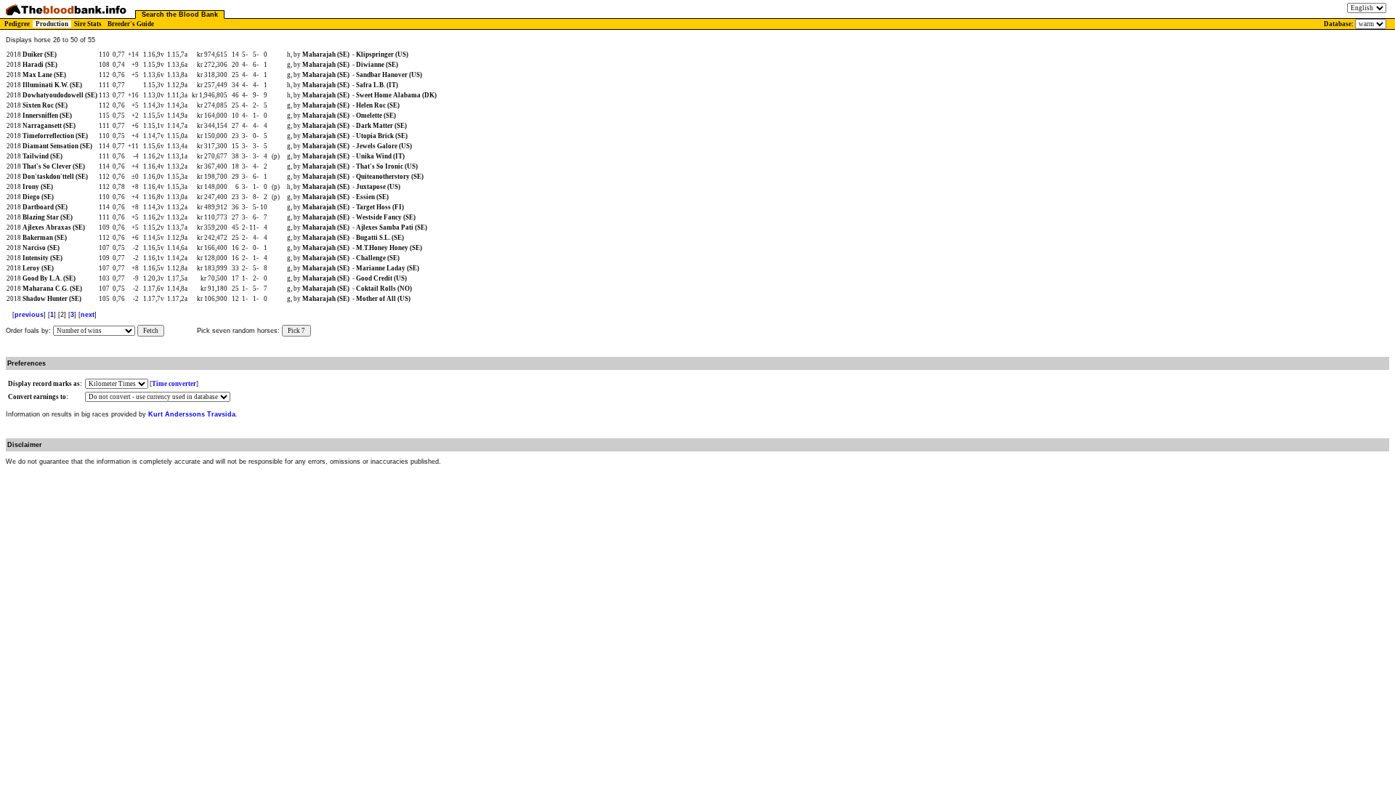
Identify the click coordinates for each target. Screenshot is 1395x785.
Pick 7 (296, 330)
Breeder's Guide (131, 24)
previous (29, 314)
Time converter (174, 383)
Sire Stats (88, 24)
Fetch (150, 330)
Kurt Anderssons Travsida (191, 414)
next (87, 314)
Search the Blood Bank (180, 14)
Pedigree (17, 24)
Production (52, 24)
